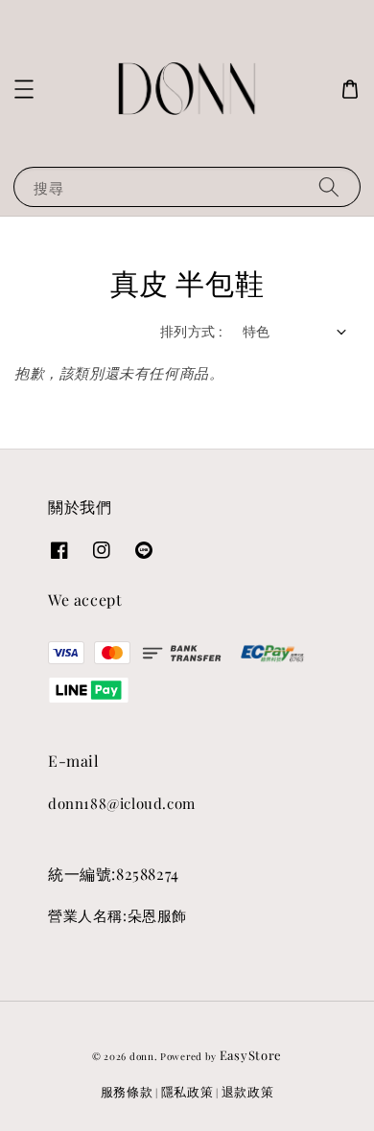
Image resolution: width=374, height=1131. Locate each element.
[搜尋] (329, 186)
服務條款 (127, 1091)
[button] (24, 89)
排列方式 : (191, 331)
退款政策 (248, 1091)
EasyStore (251, 1055)
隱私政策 (187, 1091)
